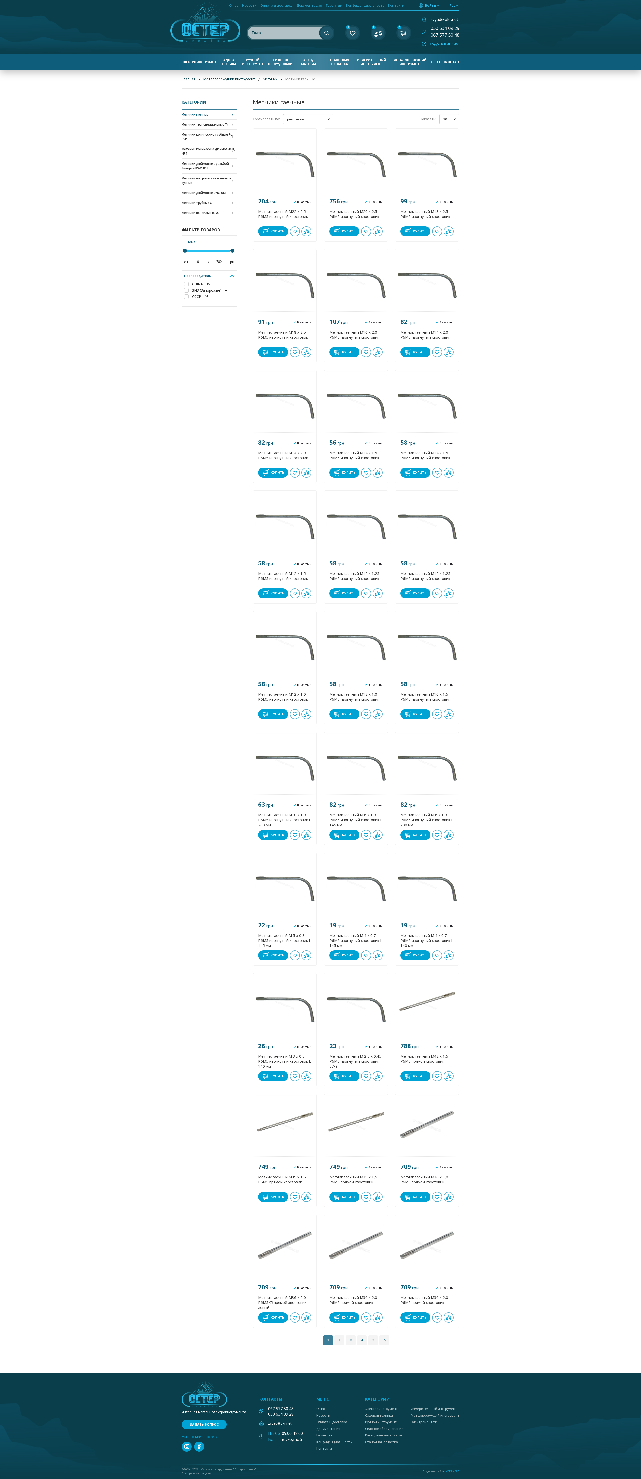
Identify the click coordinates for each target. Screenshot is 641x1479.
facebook (199, 1447)
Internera (452, 1471)
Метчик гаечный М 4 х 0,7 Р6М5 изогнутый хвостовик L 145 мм (355, 940)
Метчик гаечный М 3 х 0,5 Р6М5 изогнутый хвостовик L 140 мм (284, 1061)
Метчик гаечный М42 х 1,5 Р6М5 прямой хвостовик (424, 1059)
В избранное (295, 231)
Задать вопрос (443, 43)
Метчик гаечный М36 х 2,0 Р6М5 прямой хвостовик (353, 1300)
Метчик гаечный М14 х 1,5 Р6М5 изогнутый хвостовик (354, 455)
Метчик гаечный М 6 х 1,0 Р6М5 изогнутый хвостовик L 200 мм (426, 819)
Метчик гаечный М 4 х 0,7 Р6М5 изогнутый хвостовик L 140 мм (426, 940)
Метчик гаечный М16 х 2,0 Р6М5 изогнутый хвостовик (354, 335)
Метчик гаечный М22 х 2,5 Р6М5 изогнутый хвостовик (283, 214)
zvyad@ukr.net (444, 19)
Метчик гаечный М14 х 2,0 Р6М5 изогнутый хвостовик (425, 335)
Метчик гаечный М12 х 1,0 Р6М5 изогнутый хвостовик (283, 697)
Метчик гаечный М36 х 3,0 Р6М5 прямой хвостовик (424, 1179)
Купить (277, 231)
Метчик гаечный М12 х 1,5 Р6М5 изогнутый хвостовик (283, 576)
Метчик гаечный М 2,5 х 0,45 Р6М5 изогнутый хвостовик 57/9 (355, 1061)
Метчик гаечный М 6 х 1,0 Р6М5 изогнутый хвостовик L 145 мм (355, 819)
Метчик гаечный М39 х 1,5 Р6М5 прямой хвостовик (282, 1179)
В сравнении (306, 231)
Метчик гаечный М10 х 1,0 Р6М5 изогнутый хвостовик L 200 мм (284, 819)
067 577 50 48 (445, 35)
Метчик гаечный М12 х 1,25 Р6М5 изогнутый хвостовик (354, 576)
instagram (187, 1447)
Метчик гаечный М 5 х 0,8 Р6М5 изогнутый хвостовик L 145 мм (284, 940)
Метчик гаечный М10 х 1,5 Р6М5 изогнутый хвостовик (425, 697)
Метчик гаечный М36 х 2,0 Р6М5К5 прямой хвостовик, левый (282, 1302)
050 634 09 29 (445, 28)
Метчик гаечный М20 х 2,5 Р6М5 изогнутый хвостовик (354, 214)
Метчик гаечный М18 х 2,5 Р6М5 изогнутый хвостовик (425, 214)
